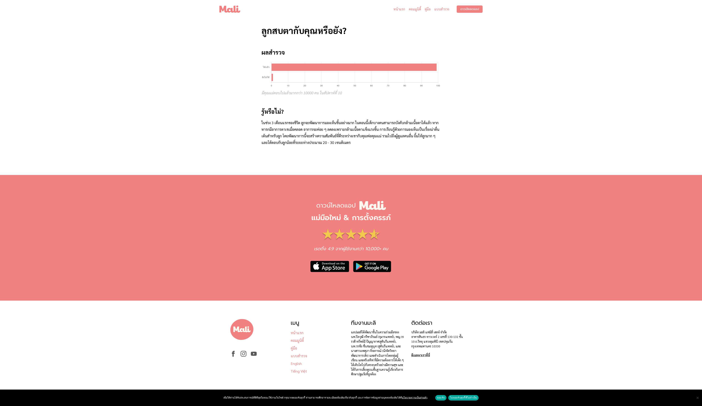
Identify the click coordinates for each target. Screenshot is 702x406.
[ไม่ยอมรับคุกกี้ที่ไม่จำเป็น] (697, 398)
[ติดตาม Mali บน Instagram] (243, 355)
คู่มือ (428, 9)
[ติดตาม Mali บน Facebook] (233, 355)
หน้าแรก (399, 9)
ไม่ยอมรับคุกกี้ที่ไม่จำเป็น (463, 397)
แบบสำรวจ (441, 9)
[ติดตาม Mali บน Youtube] (254, 355)
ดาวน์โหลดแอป (469, 9)
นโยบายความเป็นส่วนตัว (414, 397)
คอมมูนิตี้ (415, 9)
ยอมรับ (441, 397)
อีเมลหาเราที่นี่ (420, 355)
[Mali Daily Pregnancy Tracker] (232, 9)
